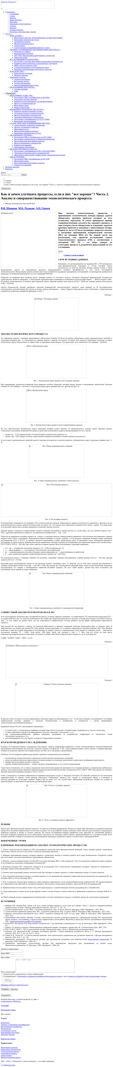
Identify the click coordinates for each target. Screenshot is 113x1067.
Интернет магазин (21, 75)
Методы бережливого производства (27, 115)
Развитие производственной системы (28, 111)
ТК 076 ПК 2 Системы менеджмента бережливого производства (38, 61)
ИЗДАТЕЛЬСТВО (17, 71)
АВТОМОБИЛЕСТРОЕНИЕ (21, 135)
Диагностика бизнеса (22, 79)
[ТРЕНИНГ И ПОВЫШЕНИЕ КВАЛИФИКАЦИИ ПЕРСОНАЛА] (60, 50)
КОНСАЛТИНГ (16, 36)
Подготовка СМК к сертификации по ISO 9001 (32, 97)
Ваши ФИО (5, 953)
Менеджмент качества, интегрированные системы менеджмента (38, 38)
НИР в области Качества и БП (25, 65)
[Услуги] (11, 34)
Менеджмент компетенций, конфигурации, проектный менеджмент (39, 155)
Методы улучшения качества (25, 103)
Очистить (14, 989)
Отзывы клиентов (16, 30)
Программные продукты (10, 1033)
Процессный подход (21, 107)
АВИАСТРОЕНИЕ (17, 157)
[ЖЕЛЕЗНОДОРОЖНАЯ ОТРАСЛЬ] (37, 149)
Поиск (3, 173)
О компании (10, 12)
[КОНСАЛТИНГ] (23, 36)
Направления (10, 93)
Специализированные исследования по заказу (31, 67)
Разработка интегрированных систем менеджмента (33, 101)
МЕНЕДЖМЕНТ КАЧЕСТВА (21, 95)
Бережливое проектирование (25, 121)
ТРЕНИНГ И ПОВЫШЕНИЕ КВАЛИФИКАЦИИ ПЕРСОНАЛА (35, 50)
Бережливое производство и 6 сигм (27, 133)
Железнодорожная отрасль (24, 44)
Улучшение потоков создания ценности (29, 113)
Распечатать (6, 188)
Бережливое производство (11, 1049)
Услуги (8, 34)
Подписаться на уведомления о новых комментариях (23, 974)
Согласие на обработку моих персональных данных (86, 976)
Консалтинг (5, 1023)
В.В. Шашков (9, 208)
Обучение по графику (22, 52)
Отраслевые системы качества (25, 99)
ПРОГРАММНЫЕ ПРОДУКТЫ (22, 87)
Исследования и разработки (11, 1027)
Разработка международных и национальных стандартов (35, 63)
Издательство (6, 1029)
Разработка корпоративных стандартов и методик (33, 69)
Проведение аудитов (17, 77)
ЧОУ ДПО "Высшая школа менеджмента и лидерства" (34, 55)
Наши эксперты (16, 20)
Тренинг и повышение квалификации (15, 1025)
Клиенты (13, 28)
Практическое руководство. (98, 939)
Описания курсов (20, 57)
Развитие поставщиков (22, 145)
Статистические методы (10, 1051)
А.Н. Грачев (43, 208)
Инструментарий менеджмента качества (29, 141)
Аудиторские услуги (8, 1031)
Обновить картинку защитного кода (14, 985)
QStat (16, 91)
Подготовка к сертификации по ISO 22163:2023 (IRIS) (34, 151)
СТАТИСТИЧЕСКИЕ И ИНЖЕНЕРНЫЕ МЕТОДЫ (29, 123)
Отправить (5, 989)
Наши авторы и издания (23, 73)
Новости (13, 18)
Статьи (12, 16)
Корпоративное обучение (23, 54)
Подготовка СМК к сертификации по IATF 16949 (33, 137)
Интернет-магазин (12, 167)
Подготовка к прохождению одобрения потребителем (34, 139)
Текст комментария (8, 972)
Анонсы (13, 26)
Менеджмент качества (9, 1047)
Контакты (9, 169)
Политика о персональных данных (23, 32)
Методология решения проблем (26, 131)
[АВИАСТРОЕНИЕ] (25, 157)
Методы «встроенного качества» (26, 127)
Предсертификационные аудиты (26, 85)
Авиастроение (19, 46)
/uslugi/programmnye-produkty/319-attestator (25, 921)
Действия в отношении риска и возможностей (31, 153)
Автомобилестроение (22, 42)
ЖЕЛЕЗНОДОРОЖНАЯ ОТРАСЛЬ (23, 149)
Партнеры (13, 22)
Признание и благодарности (20, 24)
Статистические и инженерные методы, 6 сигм (32, 48)
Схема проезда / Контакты (11, 1001)
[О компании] (15, 12)
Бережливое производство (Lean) (26, 40)
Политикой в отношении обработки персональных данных (39, 976)
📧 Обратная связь (8, 1065)
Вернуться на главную (8, 1039)
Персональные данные (8, 1010)
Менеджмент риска (21, 105)
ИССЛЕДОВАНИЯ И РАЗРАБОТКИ (24, 59)
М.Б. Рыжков (26, 208)
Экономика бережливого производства (29, 117)
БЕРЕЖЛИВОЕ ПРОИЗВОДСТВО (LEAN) (26, 109)
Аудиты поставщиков (22, 83)
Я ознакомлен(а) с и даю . (55, 976)
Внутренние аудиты (21, 81)
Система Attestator (21, 89)
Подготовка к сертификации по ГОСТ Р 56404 (31, 119)
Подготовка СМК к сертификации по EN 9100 (31, 159)
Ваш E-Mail (5, 958)
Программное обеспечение (24, 147)
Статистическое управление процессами (29, 125)
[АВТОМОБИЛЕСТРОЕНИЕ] (32, 135)
